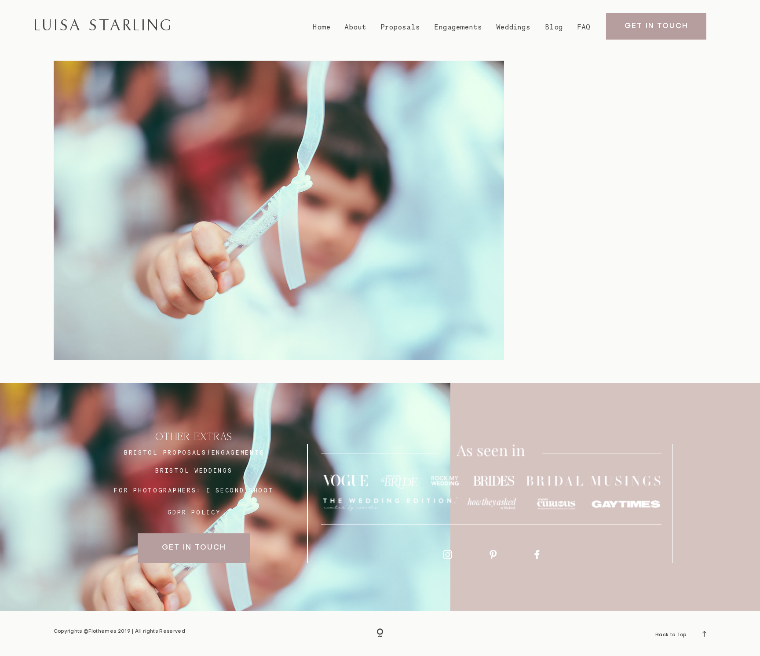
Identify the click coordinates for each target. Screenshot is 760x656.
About (355, 27)
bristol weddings (193, 470)
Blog (554, 27)
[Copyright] (380, 633)
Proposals (400, 27)
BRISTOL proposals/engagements (194, 452)
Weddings (513, 27)
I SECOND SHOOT (240, 490)
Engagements (458, 27)
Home (321, 27)
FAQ (583, 27)
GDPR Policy (194, 512)
